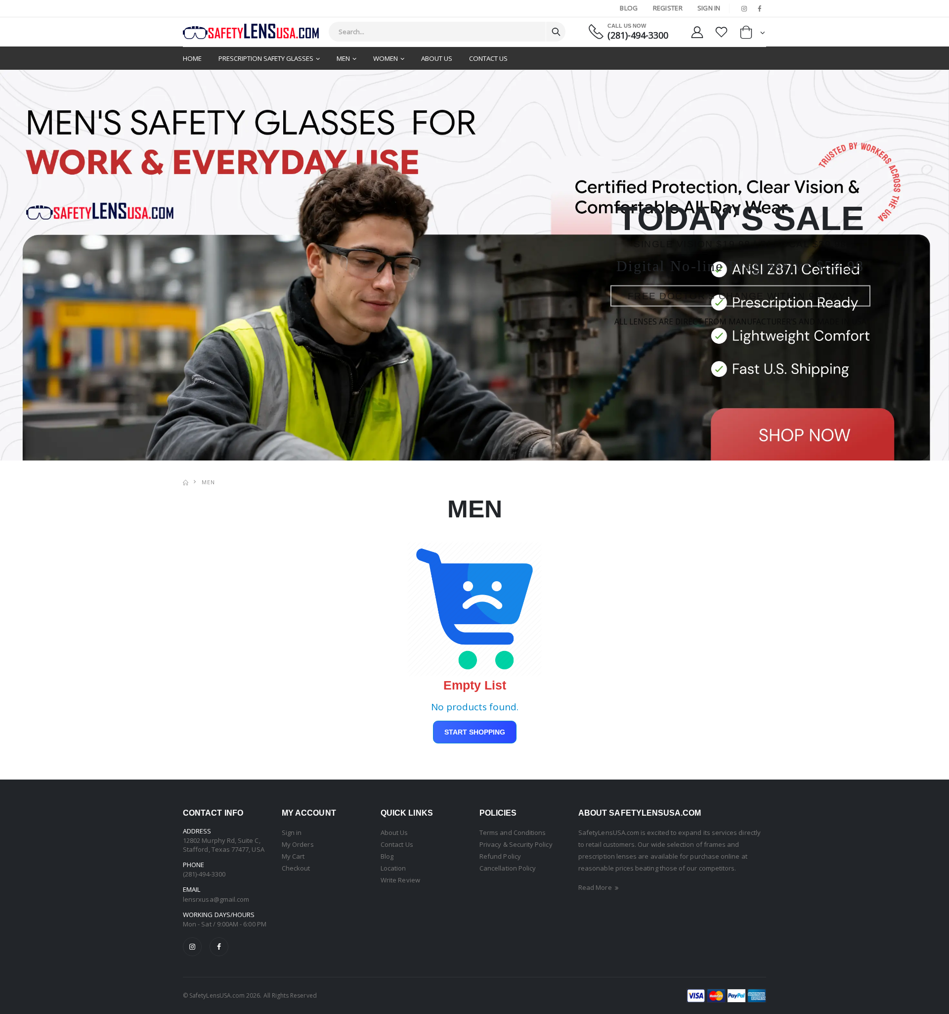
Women (385, 58)
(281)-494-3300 (637, 35)
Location (393, 868)
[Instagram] (192, 946)
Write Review (400, 880)
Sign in (292, 832)
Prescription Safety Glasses (265, 58)
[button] (752, 34)
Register (668, 7)
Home (192, 58)
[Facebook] (219, 946)
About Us (436, 58)
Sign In (709, 7)
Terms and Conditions (512, 832)
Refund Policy (500, 856)
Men (343, 58)
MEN (208, 482)
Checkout (296, 868)
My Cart (293, 856)
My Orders (298, 844)
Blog (629, 7)
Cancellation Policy (507, 868)
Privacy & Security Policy (516, 844)
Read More (595, 887)
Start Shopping (474, 732)
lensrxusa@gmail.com (216, 899)
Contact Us (488, 58)
